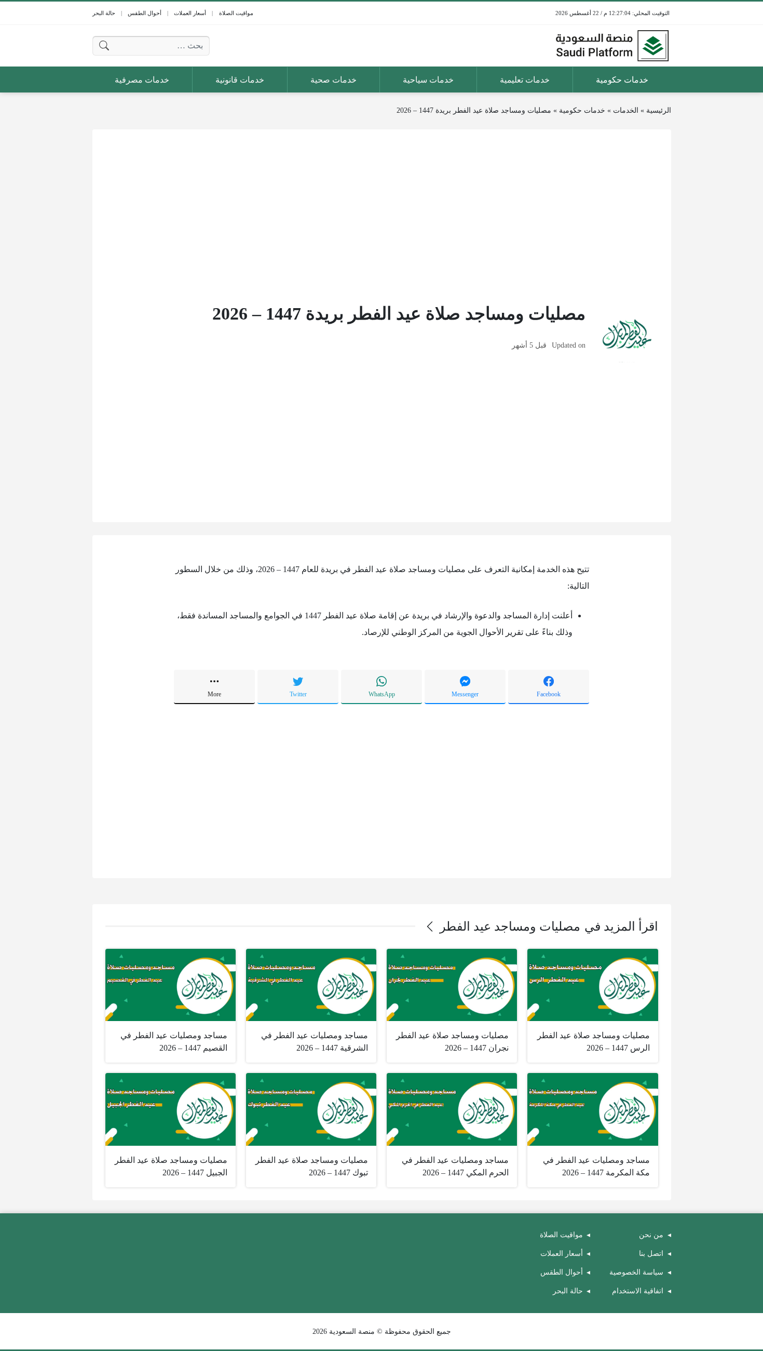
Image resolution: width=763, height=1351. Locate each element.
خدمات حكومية (582, 110)
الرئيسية (658, 110)
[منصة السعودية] (612, 45)
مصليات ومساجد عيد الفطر (510, 926)
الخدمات (625, 110)
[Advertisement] (381, 215)
